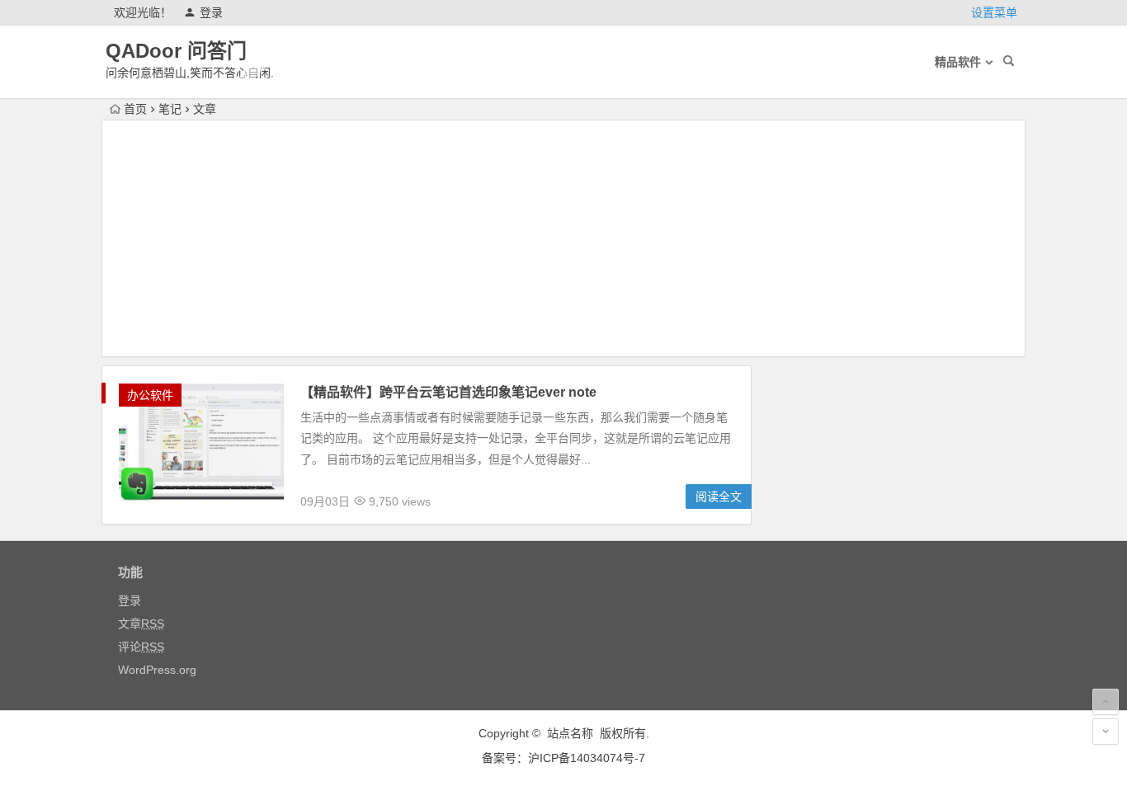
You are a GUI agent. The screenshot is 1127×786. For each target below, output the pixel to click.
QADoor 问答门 (176, 51)
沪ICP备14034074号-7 (586, 758)
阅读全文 (719, 496)
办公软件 (150, 395)
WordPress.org (157, 669)
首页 (135, 108)
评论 (141, 646)
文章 (141, 623)
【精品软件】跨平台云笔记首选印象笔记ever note (448, 392)
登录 (211, 12)
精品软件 (958, 61)
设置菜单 (994, 12)
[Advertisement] (563, 240)
